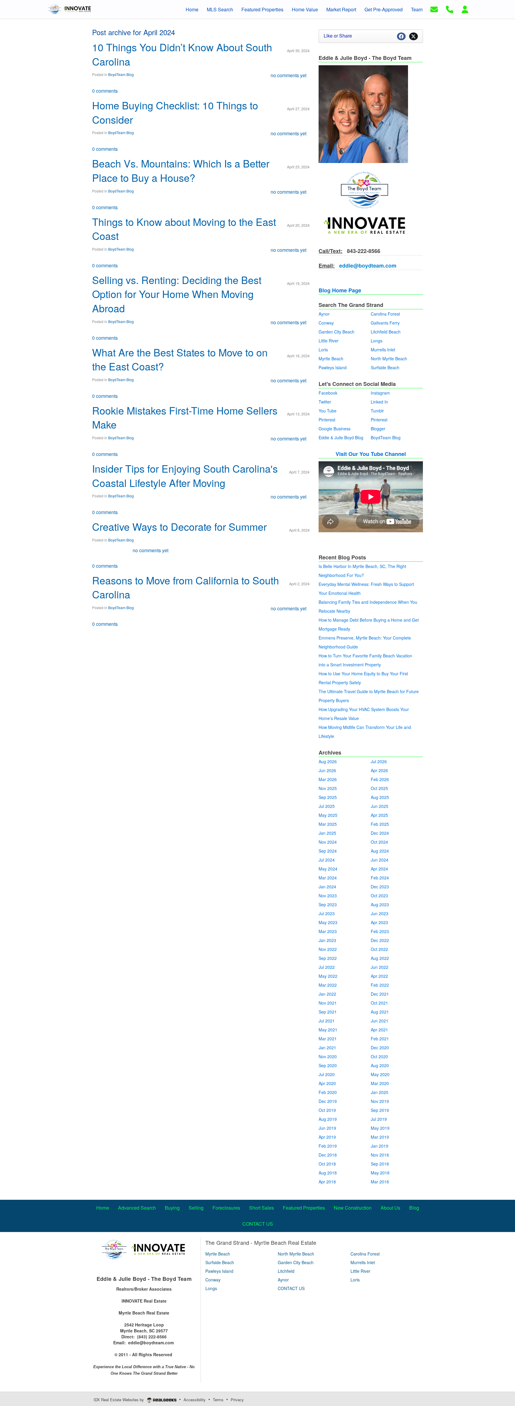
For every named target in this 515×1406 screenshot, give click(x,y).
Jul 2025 (327, 806)
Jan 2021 (327, 1047)
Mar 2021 (328, 1039)
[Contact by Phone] (449, 8)
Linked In (379, 402)
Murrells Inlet (383, 350)
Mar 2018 (380, 1182)
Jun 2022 (379, 967)
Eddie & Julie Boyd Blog (341, 437)
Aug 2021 (380, 1012)
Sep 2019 (380, 1110)
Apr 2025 (379, 815)
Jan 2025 (327, 833)
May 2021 (328, 1030)
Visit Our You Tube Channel (371, 454)
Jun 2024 (379, 860)
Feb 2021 (380, 1039)
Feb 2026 (380, 779)
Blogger (378, 429)
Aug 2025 (380, 797)
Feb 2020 (328, 1092)
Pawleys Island (333, 367)
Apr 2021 (379, 1030)
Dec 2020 (380, 1047)
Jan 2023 (327, 940)
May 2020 (380, 1074)
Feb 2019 (328, 1146)
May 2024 (328, 869)
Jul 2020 (327, 1074)
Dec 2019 (328, 1101)
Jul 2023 (327, 913)
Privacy (237, 1399)
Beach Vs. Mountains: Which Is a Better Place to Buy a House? (180, 170)
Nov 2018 (380, 1155)
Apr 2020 (327, 1083)
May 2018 (380, 1173)
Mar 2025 (328, 824)
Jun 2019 (327, 1128)
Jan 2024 (327, 887)
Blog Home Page (340, 290)
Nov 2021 (328, 1003)
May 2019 (380, 1128)
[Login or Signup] (465, 8)
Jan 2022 (327, 994)
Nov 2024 (328, 842)
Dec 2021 (380, 994)
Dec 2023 (380, 887)
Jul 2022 (327, 967)
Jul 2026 (379, 761)
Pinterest (327, 420)
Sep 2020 (328, 1065)
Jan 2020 (379, 1092)
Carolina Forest (385, 314)
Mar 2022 (328, 985)
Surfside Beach (385, 367)
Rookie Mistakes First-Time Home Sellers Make (184, 417)
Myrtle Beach (331, 358)
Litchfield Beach (386, 332)
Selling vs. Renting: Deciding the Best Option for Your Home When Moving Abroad (176, 293)
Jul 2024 (327, 860)
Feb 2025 (380, 824)
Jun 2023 (379, 913)
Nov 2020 (328, 1056)
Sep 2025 (328, 797)
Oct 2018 (327, 1164)
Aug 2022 (380, 958)
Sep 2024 (328, 851)
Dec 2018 (328, 1155)
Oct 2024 (379, 842)
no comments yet (288, 75)
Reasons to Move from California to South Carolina (185, 587)
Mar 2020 (380, 1083)
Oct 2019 (327, 1110)
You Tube (327, 411)
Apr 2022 (379, 976)
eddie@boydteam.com (367, 265)
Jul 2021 (327, 1021)
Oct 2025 (379, 788)
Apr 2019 (327, 1137)
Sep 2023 (328, 904)
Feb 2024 (380, 878)
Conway (326, 323)
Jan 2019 (379, 1146)
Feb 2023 (380, 931)
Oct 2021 (379, 1003)
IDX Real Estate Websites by (119, 1399)
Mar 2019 (380, 1137)
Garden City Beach (336, 332)
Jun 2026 (327, 770)
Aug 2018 (328, 1173)
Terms (218, 1399)
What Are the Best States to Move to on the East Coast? (180, 359)
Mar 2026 (328, 779)
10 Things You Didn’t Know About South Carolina (182, 54)
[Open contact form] (434, 8)
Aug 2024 (380, 851)
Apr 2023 (379, 922)
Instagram (380, 393)
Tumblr (377, 411)
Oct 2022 (379, 949)
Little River (329, 341)
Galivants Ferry (385, 323)
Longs (376, 341)
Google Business (334, 429)
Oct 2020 (379, 1056)
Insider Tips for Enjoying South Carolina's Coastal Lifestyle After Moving (185, 475)
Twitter (325, 402)
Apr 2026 (379, 770)
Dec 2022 (380, 940)
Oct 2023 (379, 895)
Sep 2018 (380, 1164)
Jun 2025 (379, 806)
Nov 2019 (380, 1101)
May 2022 (328, 976)
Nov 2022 (328, 949)
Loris (323, 350)
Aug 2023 (380, 904)
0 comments (105, 90)
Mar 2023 (328, 931)
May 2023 (328, 922)
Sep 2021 (328, 1012)
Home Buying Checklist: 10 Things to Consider (175, 112)
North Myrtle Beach (389, 358)
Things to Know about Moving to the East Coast (184, 228)
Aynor (324, 314)
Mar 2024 (328, 878)
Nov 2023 (328, 895)
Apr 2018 (327, 1182)
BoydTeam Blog (121, 74)
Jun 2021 (379, 1021)
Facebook (328, 393)
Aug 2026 (328, 761)
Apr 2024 (379, 869)
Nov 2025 (328, 788)
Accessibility (195, 1399)
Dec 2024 (380, 833)
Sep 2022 (328, 958)
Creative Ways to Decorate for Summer (179, 526)
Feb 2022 (380, 985)
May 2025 (328, 815)
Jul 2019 (379, 1119)
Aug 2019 (328, 1119)
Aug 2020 (380, 1065)
